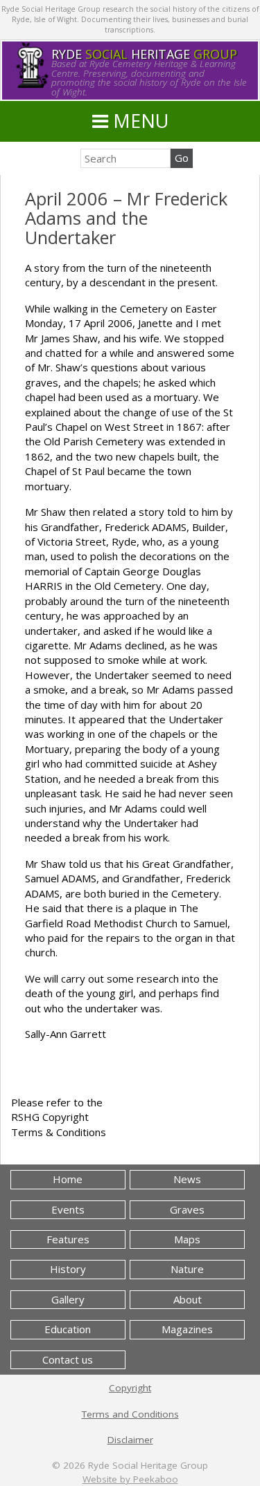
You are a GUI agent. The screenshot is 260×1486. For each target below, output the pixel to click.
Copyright (130, 1388)
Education (67, 1329)
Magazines (187, 1329)
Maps (187, 1239)
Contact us (67, 1359)
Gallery (68, 1299)
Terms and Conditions (130, 1414)
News (187, 1179)
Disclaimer (130, 1439)
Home (68, 1179)
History (68, 1269)
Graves (187, 1209)
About (187, 1299)
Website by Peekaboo (130, 1479)
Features (67, 1239)
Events (68, 1209)
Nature (187, 1269)
